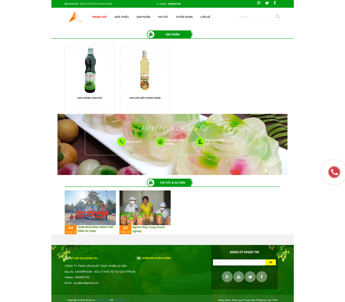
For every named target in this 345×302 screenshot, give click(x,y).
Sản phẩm (143, 17)
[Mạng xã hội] (259, 2)
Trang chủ (99, 17)
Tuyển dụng (184, 17)
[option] (90, 212)
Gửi (270, 262)
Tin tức (163, 17)
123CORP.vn (120, 300)
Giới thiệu (122, 17)
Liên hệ (205, 17)
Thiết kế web (102, 300)
